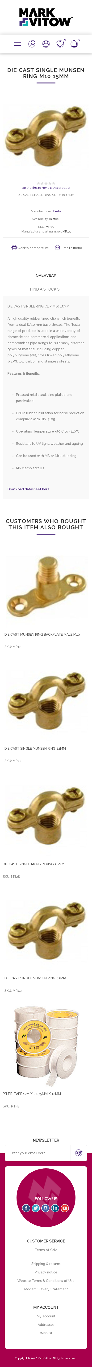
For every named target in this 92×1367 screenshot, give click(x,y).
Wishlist (46, 1333)
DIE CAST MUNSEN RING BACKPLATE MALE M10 (42, 634)
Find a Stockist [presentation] (46, 289)
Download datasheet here (29, 489)
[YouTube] (65, 1208)
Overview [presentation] (46, 275)
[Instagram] (45, 1208)
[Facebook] (26, 1208)
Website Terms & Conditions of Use (46, 1281)
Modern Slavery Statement (46, 1289)
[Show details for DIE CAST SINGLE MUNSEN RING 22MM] (46, 700)
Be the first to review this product (46, 187)
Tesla (57, 211)
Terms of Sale (46, 1250)
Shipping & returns (46, 1264)
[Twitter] (36, 1208)
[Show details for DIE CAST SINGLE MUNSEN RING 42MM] (46, 930)
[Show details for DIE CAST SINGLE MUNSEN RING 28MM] (46, 815)
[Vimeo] (55, 1208)
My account (46, 1316)
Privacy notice (46, 1272)
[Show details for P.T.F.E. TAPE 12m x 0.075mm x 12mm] (46, 1045)
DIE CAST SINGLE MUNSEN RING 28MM (33, 864)
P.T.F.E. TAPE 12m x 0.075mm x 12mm (32, 1094)
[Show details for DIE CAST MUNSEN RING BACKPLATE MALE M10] (46, 586)
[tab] (46, 275)
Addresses (46, 1325)
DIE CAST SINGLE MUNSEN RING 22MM (35, 748)
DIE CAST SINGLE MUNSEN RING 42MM (35, 978)
